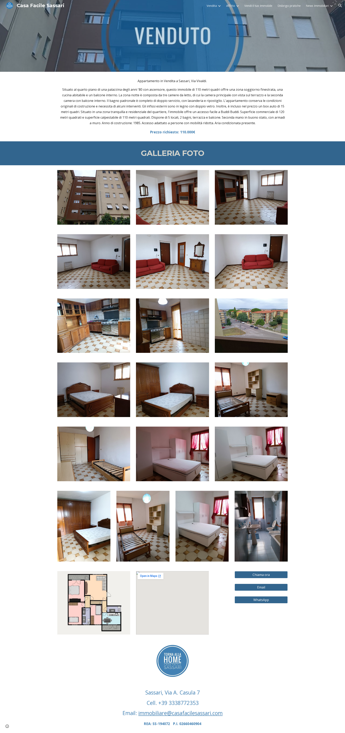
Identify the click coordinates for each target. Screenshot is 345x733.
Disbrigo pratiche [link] (289, 6)
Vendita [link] (212, 6)
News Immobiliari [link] (317, 6)
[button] (340, 5)
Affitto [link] (230, 6)
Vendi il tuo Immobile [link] (258, 6)
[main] (172, 107)
